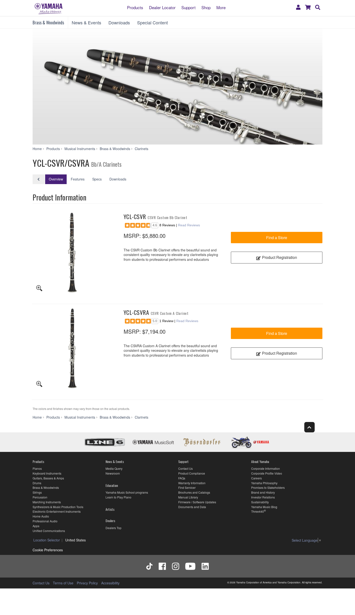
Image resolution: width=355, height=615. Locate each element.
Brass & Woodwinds (48, 22)
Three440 (257, 511)
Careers (256, 478)
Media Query (114, 468)
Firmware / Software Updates (197, 502)
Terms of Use (63, 582)
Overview (56, 179)
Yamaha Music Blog (264, 507)
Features (78, 179)
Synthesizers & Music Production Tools (58, 507)
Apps (36, 526)
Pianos (37, 468)
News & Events (86, 22)
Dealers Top (113, 528)
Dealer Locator (162, 7)
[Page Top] (309, 427)
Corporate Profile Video (266, 473)
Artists (110, 509)
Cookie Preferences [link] (48, 549)
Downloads (119, 22)
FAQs (181, 478)
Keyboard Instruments (47, 473)
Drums (37, 483)
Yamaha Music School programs (127, 492)
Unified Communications (49, 531)
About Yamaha (260, 461)
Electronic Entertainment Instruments (57, 511)
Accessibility (110, 582)
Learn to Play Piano (118, 497)
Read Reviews (189, 225)
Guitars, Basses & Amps (48, 478)
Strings (37, 492)
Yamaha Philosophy (264, 483)
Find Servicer (187, 487)
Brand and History (263, 492)
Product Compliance (191, 473)
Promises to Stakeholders (268, 487)
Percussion (40, 497)
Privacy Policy (87, 582)
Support (188, 7)
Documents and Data (192, 507)
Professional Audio (45, 521)
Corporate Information (265, 468)
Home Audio (41, 516)
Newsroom (113, 473)
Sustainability (260, 502)
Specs (97, 179)
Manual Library (188, 497)
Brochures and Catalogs (194, 492)
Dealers (110, 520)
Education (112, 485)
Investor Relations (263, 497)
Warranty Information (192, 483)
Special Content (152, 22)
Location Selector (46, 540)
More (221, 7)
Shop (206, 7)
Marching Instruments (47, 502)
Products (135, 7)
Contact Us (185, 468)
